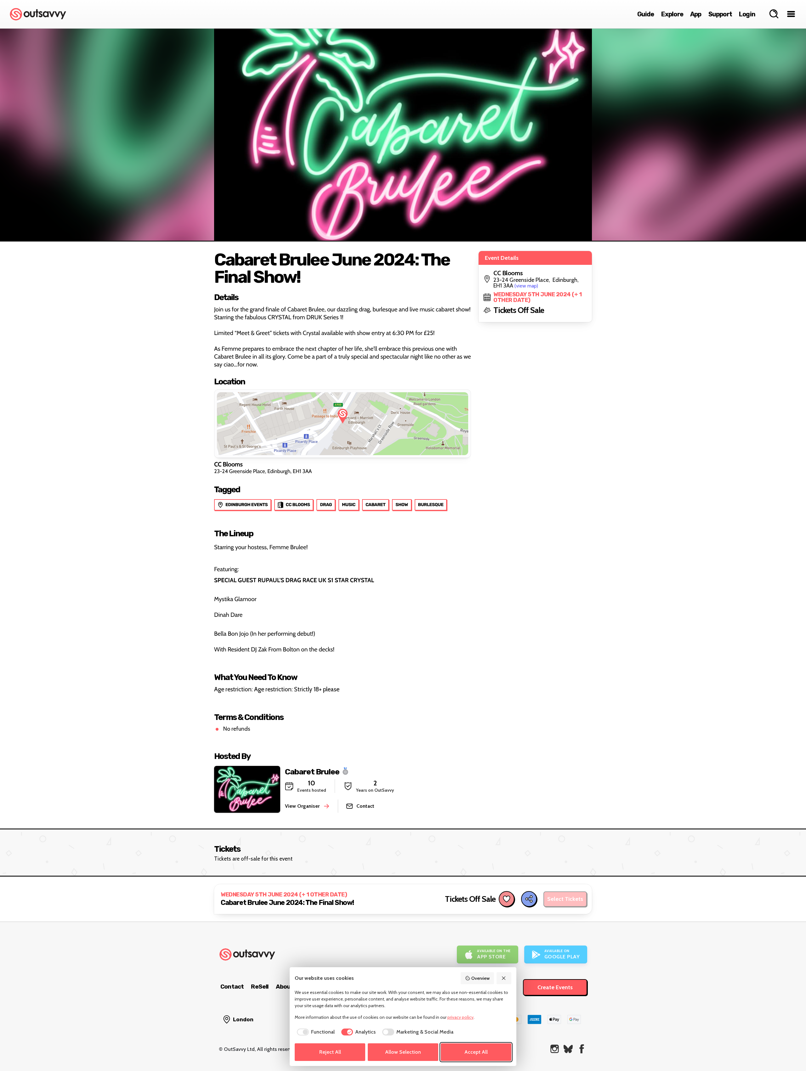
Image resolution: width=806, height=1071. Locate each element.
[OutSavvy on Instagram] (554, 1048)
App (695, 14)
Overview (480, 978)
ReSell (259, 986)
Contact (232, 986)
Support (720, 14)
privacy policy (460, 1017)
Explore (672, 14)
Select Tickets (565, 898)
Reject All (330, 1052)
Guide (645, 14)
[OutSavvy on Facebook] (581, 1048)
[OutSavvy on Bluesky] (568, 1048)
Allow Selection (403, 1052)
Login (747, 14)
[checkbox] (315, 1032)
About (284, 986)
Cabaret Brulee (312, 771)
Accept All (476, 1052)
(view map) (526, 286)
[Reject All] (504, 978)
